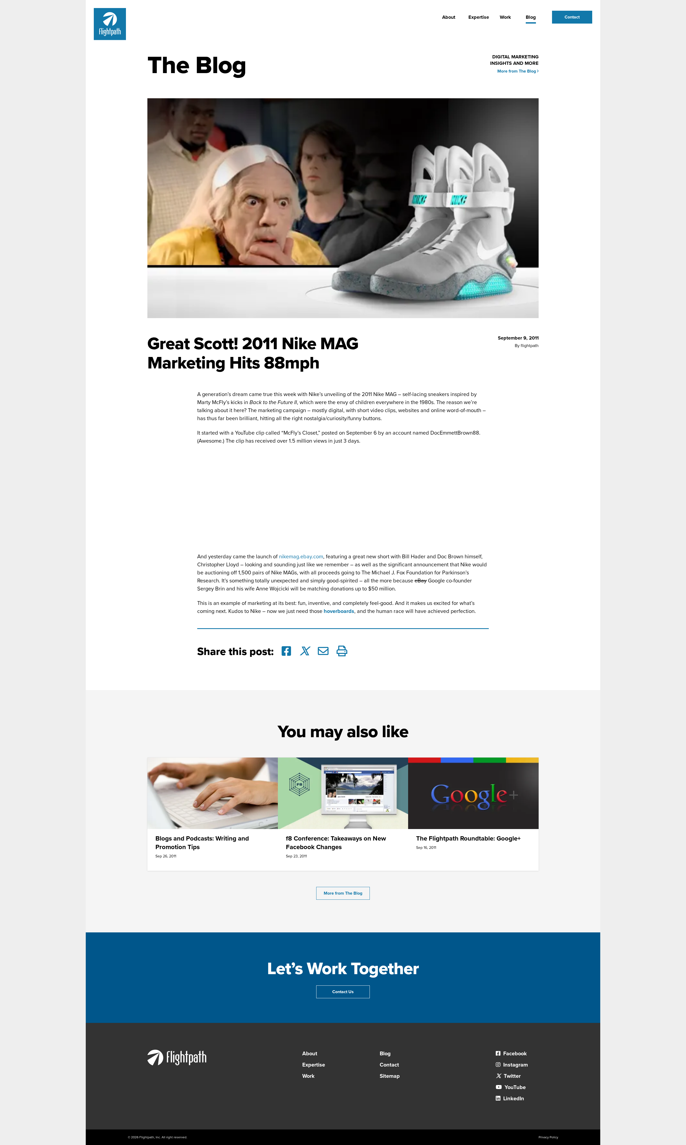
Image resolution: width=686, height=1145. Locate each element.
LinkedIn (513, 1098)
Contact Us (343, 992)
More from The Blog (517, 71)
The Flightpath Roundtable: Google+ (468, 838)
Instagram (515, 1065)
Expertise (478, 17)
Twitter (511, 1076)
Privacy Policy (548, 1137)
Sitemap (390, 1076)
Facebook (514, 1053)
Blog (531, 17)
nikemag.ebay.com (301, 556)
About (448, 17)
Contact (572, 17)
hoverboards (339, 611)
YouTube (514, 1087)
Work (505, 17)
